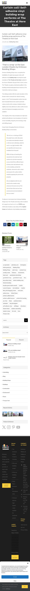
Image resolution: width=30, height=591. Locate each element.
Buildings (5, 384)
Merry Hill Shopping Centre (9, 290)
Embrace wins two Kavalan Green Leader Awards (16, 357)
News (17, 41)
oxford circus (6, 293)
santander (5, 303)
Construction (6, 388)
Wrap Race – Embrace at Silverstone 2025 (15, 488)
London (20, 285)
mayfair (23, 288)
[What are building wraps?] (5, 344)
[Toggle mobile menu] (27, 3)
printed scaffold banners (9, 298)
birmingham (23, 264)
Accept (15, 576)
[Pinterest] (13, 427)
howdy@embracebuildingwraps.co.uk (25, 494)
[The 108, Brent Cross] (15, 414)
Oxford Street (14, 293)
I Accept (15, 557)
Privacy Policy (15, 552)
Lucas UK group (7, 288)
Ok (25, 586)
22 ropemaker (6, 264)
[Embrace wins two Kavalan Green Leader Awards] (5, 357)
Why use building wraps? (14, 350)
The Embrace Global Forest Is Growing (7, 247)
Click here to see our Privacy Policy (24, 527)
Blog (4, 376)
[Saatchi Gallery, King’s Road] (10, 414)
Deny (15, 581)
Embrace (14, 272)
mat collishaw (16, 288)
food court (5, 275)
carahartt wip (22, 270)
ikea (25, 277)
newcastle (20, 290)
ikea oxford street (7, 280)
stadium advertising (16, 308)
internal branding (7, 282)
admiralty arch (14, 264)
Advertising (6, 372)
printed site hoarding (21, 298)
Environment (6, 392)
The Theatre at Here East (14, 80)
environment (21, 272)
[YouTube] (18, 427)
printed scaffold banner (8, 295)
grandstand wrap (7, 277)
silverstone (23, 306)
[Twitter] (4, 427)
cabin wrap (15, 270)
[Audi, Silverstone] (20, 414)
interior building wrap (18, 280)
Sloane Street (6, 308)
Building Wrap (16, 267)
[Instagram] (9, 427)
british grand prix (7, 267)
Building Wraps (12, 41)
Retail (10, 300)
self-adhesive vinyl (7, 306)
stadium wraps (6, 311)
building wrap (13, 77)
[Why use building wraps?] (5, 351)
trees (19, 311)
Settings (8, 588)
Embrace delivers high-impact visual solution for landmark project (14, 508)
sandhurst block (17, 300)
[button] (28, 563)
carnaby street (6, 272)
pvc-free (5, 300)
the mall (14, 311)
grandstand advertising (15, 275)
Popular (8, 340)
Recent (21, 340)
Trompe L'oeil (6, 313)
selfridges (16, 306)
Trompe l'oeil (6, 400)
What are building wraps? (14, 343)
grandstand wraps (17, 277)
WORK (20, 204)
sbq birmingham (14, 303)
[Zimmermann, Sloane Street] (4, 414)
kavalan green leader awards (10, 285)
